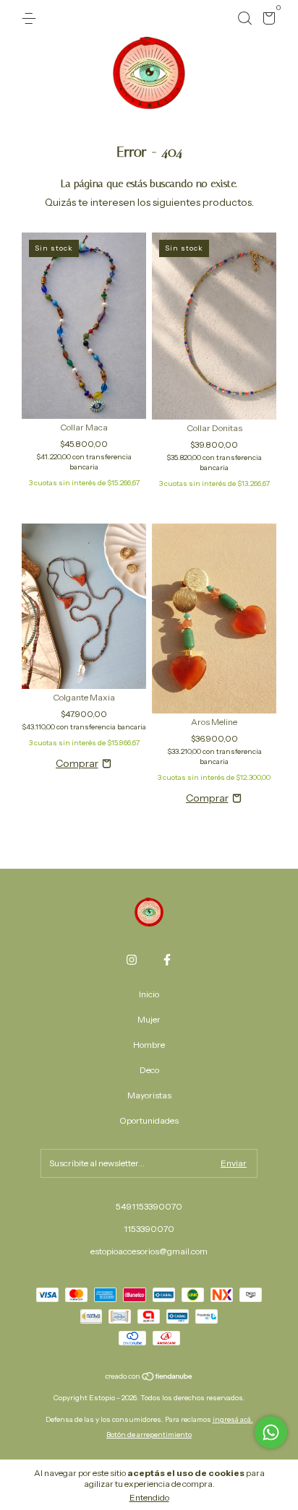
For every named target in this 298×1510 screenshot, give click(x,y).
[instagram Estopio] (131, 960)
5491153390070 (149, 1206)
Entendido (149, 1497)
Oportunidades (149, 1120)
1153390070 (149, 1228)
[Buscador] (244, 18)
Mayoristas (149, 1095)
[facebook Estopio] (167, 960)
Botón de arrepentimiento (149, 1434)
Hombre (149, 1044)
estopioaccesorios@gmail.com (149, 1251)
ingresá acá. (233, 1419)
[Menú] (31, 18)
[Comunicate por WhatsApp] (271, 1432)
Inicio (149, 994)
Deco (149, 1069)
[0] (266, 20)
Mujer (149, 1019)
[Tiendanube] (149, 1377)
